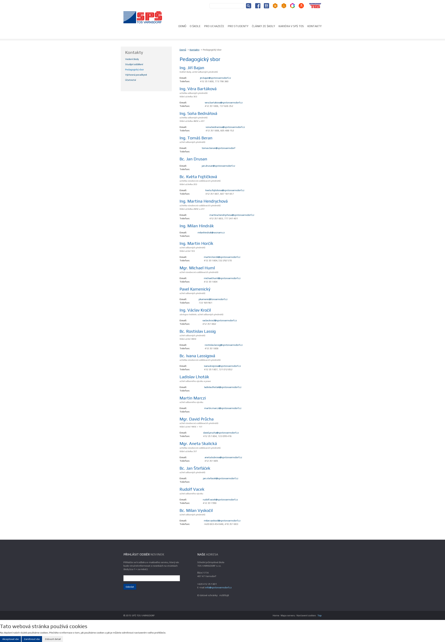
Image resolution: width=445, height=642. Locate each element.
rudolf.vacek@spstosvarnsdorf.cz (220, 499)
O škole (195, 26)
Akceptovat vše (10, 639)
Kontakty (314, 26)
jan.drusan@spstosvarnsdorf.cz (218, 165)
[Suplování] (283, 5)
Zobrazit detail (53, 639)
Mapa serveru (288, 615)
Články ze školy (263, 26)
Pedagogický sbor (134, 69)
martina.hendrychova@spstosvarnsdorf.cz (231, 215)
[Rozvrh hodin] (275, 5)
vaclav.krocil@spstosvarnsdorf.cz (220, 320)
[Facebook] (257, 5)
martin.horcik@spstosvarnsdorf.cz (222, 257)
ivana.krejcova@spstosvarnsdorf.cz (222, 366)
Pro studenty (238, 26)
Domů (182, 26)
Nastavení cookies (306, 615)
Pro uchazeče (214, 26)
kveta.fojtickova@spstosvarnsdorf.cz (224, 190)
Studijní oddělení (134, 64)
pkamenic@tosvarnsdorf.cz (213, 299)
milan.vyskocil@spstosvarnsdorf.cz (222, 520)
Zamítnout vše (32, 639)
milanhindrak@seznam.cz (211, 232)
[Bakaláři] (292, 5)
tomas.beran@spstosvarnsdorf (218, 148)
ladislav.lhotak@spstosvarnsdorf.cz (222, 387)
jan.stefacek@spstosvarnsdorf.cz (220, 478)
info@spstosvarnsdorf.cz (218, 587)
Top (319, 615)
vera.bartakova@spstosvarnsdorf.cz (224, 102)
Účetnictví (130, 80)
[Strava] (266, 5)
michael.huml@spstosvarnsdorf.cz (222, 278)
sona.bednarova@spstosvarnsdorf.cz (225, 127)
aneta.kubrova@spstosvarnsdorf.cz (223, 457)
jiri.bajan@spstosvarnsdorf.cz (215, 77)
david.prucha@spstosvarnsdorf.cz (221, 432)
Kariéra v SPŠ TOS (291, 26)
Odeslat (130, 586)
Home (276, 615)
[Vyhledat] (248, 5)
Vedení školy (132, 59)
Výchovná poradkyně (136, 74)
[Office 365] (301, 5)
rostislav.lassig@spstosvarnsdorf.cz (224, 345)
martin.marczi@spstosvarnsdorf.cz (222, 408)
